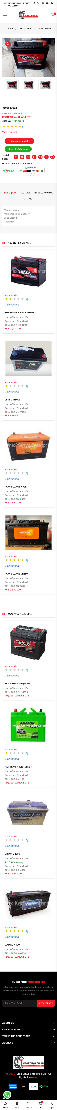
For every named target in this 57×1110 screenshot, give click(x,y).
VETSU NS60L (12, 399)
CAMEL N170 (12, 944)
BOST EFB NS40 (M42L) (18, 683)
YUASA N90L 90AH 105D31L (21, 312)
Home (9, 28)
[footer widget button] (28, 1023)
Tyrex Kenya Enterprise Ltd (31, 1073)
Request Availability (20, 141)
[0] (52, 15)
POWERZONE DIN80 (16, 573)
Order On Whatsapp (18, 149)
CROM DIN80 (12, 853)
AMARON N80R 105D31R (19, 766)
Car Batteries (26, 28)
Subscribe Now (46, 1003)
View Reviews (9, 131)
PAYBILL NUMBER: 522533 (19, 4)
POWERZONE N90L (16, 486)
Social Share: (5, 157)
